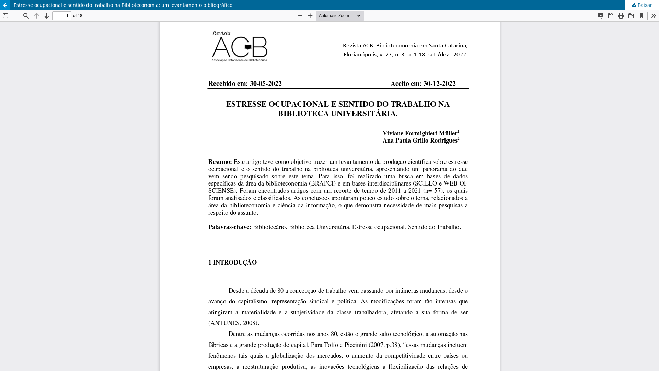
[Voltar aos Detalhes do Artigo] (5, 5)
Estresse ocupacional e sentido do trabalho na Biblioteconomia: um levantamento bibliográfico (123, 5)
